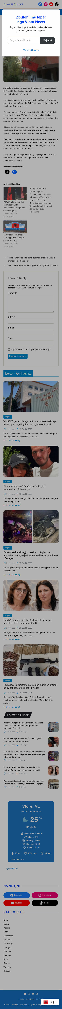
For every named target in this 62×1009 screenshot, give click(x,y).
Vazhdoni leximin (31, 50)
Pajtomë (47, 40)
